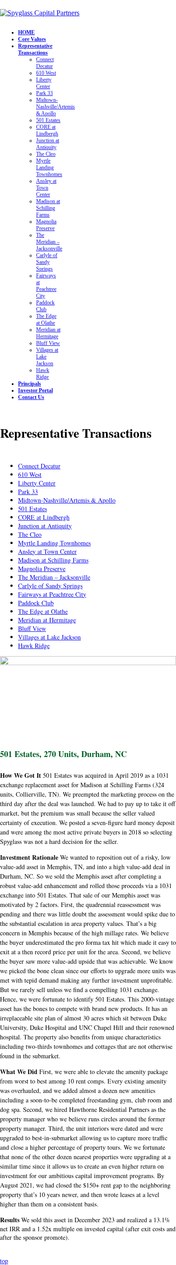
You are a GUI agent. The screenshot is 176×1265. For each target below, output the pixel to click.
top (4, 1260)
